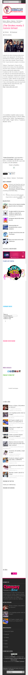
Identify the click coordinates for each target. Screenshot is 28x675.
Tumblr (6, 640)
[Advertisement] (14, 293)
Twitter (6, 643)
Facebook (6, 634)
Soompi (6, 646)
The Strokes (20, 178)
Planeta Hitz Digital (9, 631)
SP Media (6, 637)
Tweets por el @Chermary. (9, 484)
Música (8, 178)
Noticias (14, 178)
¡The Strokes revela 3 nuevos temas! (13, 26)
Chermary (5, 668)
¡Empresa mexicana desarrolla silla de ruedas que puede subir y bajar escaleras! (17, 443)
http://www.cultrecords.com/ (10, 87)
